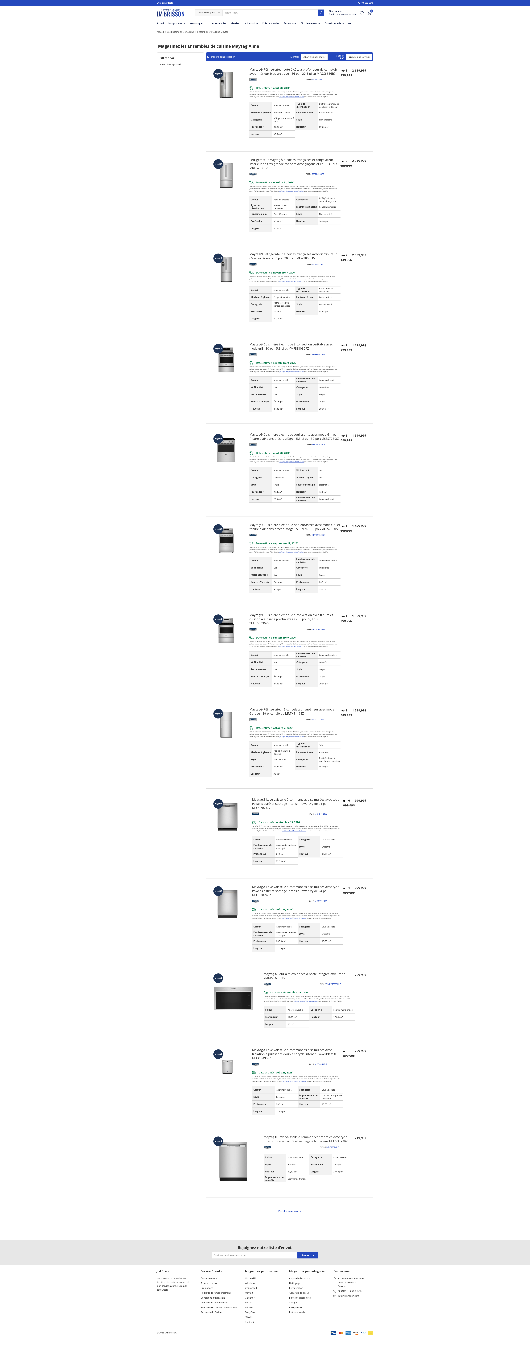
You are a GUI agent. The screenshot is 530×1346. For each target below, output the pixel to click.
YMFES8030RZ (318, 354)
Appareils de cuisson (299, 1278)
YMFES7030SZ (318, 535)
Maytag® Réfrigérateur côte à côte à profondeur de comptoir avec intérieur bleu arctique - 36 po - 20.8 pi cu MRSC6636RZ (293, 71)
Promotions (207, 1288)
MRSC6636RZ (318, 79)
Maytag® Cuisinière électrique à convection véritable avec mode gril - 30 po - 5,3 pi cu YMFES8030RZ (290, 346)
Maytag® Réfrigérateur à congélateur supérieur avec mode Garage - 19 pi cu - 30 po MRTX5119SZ (291, 711)
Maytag (249, 1293)
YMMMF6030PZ (333, 984)
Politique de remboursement (215, 1293)
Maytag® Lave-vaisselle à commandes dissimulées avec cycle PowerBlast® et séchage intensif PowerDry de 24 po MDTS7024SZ (295, 891)
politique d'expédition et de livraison (291, 97)
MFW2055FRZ (318, 264)
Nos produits (175, 23)
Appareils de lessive (299, 1293)
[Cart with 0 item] (369, 13)
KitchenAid (250, 1278)
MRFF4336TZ (318, 174)
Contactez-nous (209, 1278)
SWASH (249, 1317)
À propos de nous (210, 1283)
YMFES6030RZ (318, 629)
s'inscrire (352, 14)
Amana (248, 1302)
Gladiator (250, 1298)
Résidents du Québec (211, 1312)
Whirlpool (250, 1283)
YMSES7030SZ (318, 444)
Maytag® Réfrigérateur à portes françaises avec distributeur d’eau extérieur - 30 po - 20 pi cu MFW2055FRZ (293, 256)
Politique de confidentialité (214, 1302)
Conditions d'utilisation (213, 1298)
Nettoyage (294, 1283)
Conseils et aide (333, 23)
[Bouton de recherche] (321, 13)
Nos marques (196, 23)
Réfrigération (296, 1288)
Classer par (340, 57)
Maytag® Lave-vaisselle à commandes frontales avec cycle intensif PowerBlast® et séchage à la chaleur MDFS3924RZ (306, 1139)
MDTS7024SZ (321, 901)
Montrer (294, 57)
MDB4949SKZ (321, 1064)
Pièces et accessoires (300, 1298)
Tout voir (250, 1322)
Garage (293, 1302)
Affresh (249, 1307)
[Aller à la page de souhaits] (362, 13)
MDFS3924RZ (332, 1147)
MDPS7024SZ (321, 814)
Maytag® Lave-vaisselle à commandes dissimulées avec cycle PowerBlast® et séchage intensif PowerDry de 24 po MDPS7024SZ (295, 803)
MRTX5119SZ (318, 719)
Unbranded (251, 1288)
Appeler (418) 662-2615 (350, 1291)
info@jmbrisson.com (348, 1296)
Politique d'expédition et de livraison (219, 1307)
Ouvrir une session (337, 14)
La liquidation (296, 1307)
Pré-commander (297, 1312)
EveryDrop (250, 1312)
